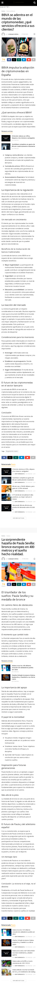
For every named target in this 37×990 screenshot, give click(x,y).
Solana (8, 536)
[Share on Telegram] (24, 59)
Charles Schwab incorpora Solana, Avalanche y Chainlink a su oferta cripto (23, 677)
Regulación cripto (12, 451)
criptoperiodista (13, 34)
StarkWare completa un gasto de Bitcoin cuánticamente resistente (23, 145)
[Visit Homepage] (18, 2)
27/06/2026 (25, 34)
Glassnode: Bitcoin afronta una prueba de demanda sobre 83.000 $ (23, 507)
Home (3, 11)
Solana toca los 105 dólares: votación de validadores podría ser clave (22, 667)
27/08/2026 (16, 140)
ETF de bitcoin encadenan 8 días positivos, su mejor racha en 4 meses (22, 497)
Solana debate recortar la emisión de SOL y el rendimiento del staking (23, 971)
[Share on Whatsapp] (19, 59)
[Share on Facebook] (9, 59)
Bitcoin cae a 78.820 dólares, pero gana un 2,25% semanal (23, 487)
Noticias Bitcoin (11, 11)
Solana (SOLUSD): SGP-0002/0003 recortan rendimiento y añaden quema (23, 953)
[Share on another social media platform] (33, 59)
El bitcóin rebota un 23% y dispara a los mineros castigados (23, 137)
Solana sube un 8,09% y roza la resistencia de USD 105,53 (22, 962)
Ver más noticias (18, 518)
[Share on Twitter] (14, 59)
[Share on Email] (29, 59)
